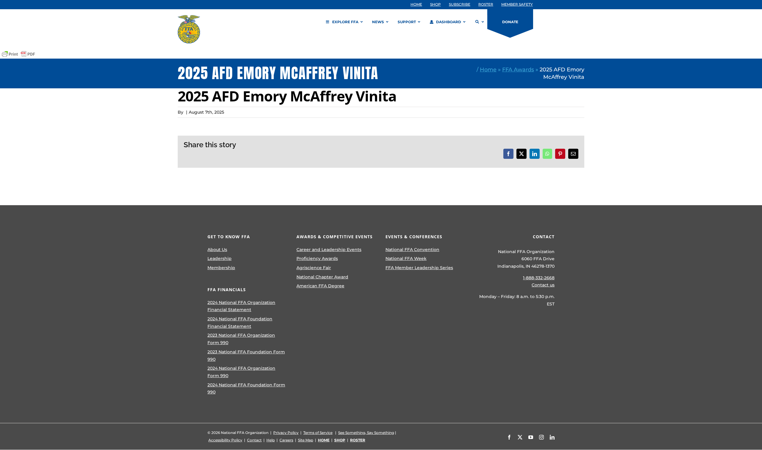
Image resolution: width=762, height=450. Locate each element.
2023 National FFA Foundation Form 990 (246, 355)
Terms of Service (317, 432)
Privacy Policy (286, 432)
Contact (254, 440)
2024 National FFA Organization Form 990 (241, 372)
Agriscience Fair (313, 267)
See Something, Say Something (366, 432)
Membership (221, 267)
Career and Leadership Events (328, 249)
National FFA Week (406, 258)
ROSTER (357, 440)
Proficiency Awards (317, 258)
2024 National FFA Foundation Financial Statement (239, 322)
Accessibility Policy (225, 440)
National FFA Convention (412, 249)
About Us (217, 249)
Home (488, 69)
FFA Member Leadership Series (419, 267)
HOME (324, 440)
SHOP (339, 440)
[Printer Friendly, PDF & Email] (18, 54)
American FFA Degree (320, 285)
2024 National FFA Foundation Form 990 (246, 388)
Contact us (543, 285)
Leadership (219, 258)
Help (270, 440)
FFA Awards (518, 69)
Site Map (305, 440)
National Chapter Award (322, 277)
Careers (286, 440)
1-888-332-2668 (539, 277)
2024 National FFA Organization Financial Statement (241, 306)
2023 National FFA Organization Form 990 (241, 339)
